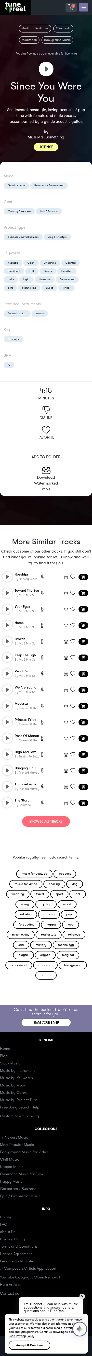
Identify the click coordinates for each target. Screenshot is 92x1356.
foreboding (27, 924)
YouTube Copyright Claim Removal (30, 1277)
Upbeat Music (11, 1166)
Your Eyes (22, 606)
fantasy (48, 914)
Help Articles (10, 1284)
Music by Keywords (16, 1078)
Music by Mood (13, 1085)
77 (9, 365)
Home (19, 623)
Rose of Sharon (27, 736)
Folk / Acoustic (49, 211)
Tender (66, 288)
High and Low (25, 752)
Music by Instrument (17, 1070)
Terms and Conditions (19, 1246)
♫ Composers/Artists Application (28, 1268)
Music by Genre (13, 1092)
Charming (50, 263)
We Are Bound (25, 687)
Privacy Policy (12, 1239)
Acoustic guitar (17, 313)
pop (69, 914)
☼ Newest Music (14, 1137)
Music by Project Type (19, 1100)
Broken (20, 639)
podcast (65, 873)
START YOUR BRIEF (46, 1022)
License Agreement (16, 1253)
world (67, 904)
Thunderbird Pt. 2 (28, 784)
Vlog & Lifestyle (57, 237)
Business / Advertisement (23, 237)
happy (51, 924)
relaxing (26, 914)
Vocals (40, 313)
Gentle (48, 271)
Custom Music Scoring (19, 1116)
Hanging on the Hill (30, 768)
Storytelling (29, 288)
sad (21, 945)
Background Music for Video (24, 1152)
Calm (30, 263)
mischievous (20, 934)
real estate (48, 934)
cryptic (45, 955)
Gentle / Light (16, 185)
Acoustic (13, 263)
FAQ (3, 1224)
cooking (54, 884)
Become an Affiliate (16, 1261)
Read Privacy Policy (22, 1336)
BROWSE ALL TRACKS (46, 821)
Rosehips (21, 574)
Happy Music (11, 1181)
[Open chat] (79, 1329)
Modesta (21, 703)
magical (68, 955)
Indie (11, 279)
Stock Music (10, 1063)
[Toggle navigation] (83, 7)
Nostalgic (45, 279)
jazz (77, 894)
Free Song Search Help (19, 1107)
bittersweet (19, 965)
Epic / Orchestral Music (20, 1196)
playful (23, 955)
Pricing (6, 1217)
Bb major (13, 339)
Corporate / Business (18, 1188)
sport (59, 894)
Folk (31, 271)
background (72, 965)
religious (74, 934)
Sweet (49, 288)
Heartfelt (66, 271)
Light (26, 279)
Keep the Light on (29, 655)
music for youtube (34, 873)
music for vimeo (26, 884)
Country (71, 263)
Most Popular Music (17, 1144)
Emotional (14, 271)
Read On (21, 671)
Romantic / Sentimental (49, 185)
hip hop (46, 904)
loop (70, 924)
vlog (75, 884)
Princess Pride (25, 719)
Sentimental (67, 279)
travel (40, 894)
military (41, 945)
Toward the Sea (27, 590)
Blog (4, 1056)
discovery (45, 965)
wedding (18, 894)
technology (66, 945)
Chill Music (9, 1159)
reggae (46, 975)
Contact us (9, 1293)
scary (25, 904)
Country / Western (19, 211)
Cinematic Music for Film (21, 1174)
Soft (10, 288)
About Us (7, 1231)
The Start (22, 800)
